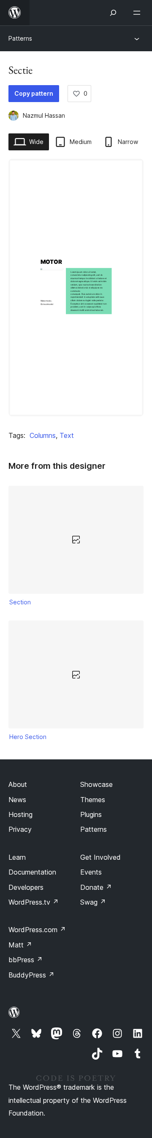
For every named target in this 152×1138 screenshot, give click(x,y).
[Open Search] (113, 12)
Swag (93, 902)
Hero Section (27, 736)
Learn (17, 857)
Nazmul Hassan (44, 115)
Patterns (20, 38)
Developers (25, 887)
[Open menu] (138, 12)
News (17, 799)
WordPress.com (37, 929)
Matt (20, 945)
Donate (96, 887)
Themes (92, 799)
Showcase (96, 784)
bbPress (25, 959)
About (17, 784)
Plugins (91, 814)
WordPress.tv (33, 902)
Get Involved (100, 857)
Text (67, 435)
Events (91, 872)
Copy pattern (33, 93)
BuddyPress (31, 975)
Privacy (20, 829)
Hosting (20, 814)
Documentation (32, 872)
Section (20, 602)
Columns (43, 435)
